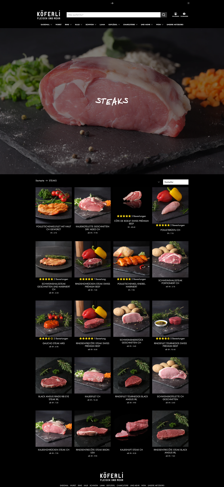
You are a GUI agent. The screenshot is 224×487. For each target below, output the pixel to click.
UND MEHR (145, 24)
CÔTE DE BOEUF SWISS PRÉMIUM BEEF (131, 222)
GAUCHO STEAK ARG (54, 343)
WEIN (158, 24)
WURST (58, 24)
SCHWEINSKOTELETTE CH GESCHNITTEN (170, 398)
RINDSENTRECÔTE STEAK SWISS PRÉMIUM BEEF (92, 345)
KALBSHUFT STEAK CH (131, 449)
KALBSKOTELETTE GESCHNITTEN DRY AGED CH (92, 228)
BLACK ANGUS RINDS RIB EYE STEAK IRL (53, 398)
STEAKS (53, 180)
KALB (77, 24)
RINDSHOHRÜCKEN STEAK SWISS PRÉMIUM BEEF (92, 285)
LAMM (102, 24)
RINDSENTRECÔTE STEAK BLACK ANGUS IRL (170, 451)
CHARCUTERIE (129, 24)
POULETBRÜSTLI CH (170, 230)
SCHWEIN (90, 24)
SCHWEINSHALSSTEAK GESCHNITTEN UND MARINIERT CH (53, 286)
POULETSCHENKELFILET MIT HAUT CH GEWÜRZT (53, 228)
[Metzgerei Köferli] (49, 15)
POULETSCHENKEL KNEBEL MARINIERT (131, 285)
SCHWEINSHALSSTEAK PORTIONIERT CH (170, 282)
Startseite (40, 180)
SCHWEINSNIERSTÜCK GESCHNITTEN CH (131, 341)
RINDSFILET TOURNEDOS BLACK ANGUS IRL (131, 398)
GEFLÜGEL (112, 24)
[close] (188, 3)
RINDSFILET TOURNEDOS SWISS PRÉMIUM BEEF (170, 345)
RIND (67, 24)
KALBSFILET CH (92, 396)
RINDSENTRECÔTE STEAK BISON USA (92, 451)
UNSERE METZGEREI (175, 24)
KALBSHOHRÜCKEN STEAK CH (53, 449)
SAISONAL (45, 24)
